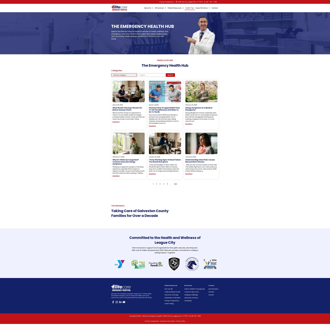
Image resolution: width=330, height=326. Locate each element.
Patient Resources (175, 8)
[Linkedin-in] (120, 302)
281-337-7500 (196, 316)
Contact (215, 8)
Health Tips (189, 8)
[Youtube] (124, 302)
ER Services (159, 8)
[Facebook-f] (113, 302)
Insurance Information (167, 321)
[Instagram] (117, 302)
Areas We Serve (202, 8)
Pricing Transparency (152, 321)
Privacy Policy (180, 321)
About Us (147, 8)
